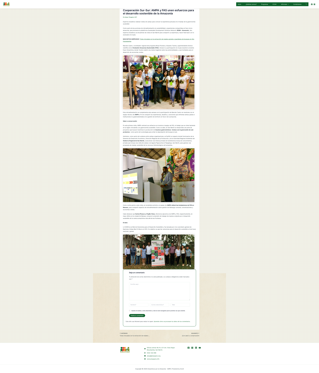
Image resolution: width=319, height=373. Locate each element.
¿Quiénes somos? (251, 4)
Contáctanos (297, 4)
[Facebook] (312, 4)
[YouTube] (200, 348)
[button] (288, 4)
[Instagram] (314, 4)
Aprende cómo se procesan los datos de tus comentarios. (172, 321)
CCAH (274, 4)
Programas (264, 4)
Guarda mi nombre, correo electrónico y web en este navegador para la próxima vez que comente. (158, 310)
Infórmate (284, 4)
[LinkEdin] (196, 348)
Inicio (239, 4)
